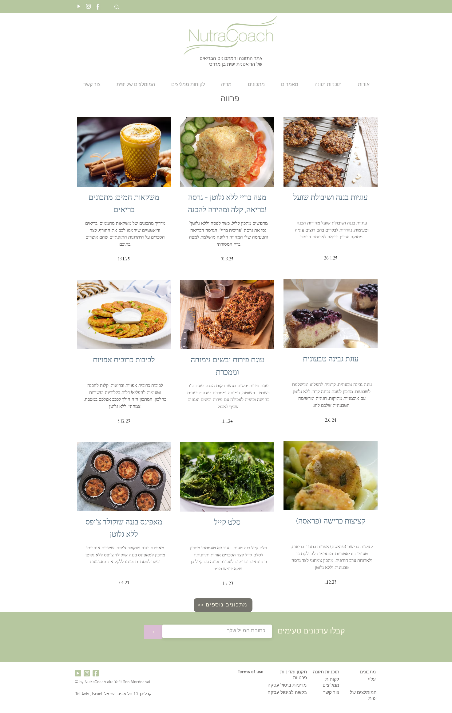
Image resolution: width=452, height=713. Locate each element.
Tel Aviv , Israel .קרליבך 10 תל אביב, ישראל (113, 694)
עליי (372, 679)
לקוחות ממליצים (331, 682)
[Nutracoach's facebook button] (97, 6)
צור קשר (331, 692)
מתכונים (368, 672)
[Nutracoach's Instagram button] (88, 6)
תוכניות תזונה (326, 672)
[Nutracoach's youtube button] (78, 6)
